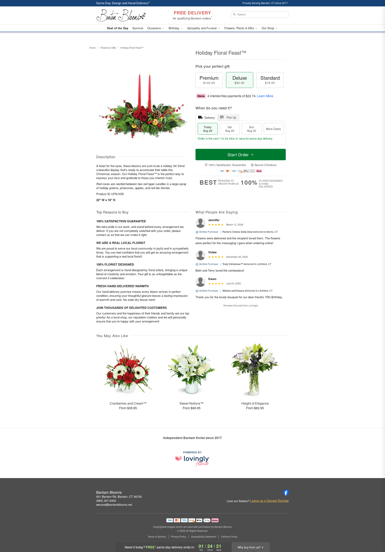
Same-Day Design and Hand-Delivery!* (123, 3)
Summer (137, 28)
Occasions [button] (154, 28)
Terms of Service (157, 536)
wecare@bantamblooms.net (114, 505)
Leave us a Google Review (269, 501)
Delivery (210, 118)
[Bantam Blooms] (125, 15)
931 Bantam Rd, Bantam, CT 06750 (119, 497)
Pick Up (231, 117)
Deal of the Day (117, 28)
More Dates (273, 129)
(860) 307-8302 (106, 501)
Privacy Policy (178, 536)
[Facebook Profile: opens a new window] (286, 492)
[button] (374, 535)
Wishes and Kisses (233, 290)
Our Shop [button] (268, 28)
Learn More (265, 96)
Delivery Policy (229, 536)
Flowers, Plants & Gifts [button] (239, 28)
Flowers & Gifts (108, 47)
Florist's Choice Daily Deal (237, 232)
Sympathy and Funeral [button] (202, 28)
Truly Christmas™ (232, 264)
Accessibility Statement (203, 536)
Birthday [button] (174, 28)
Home (92, 47)
